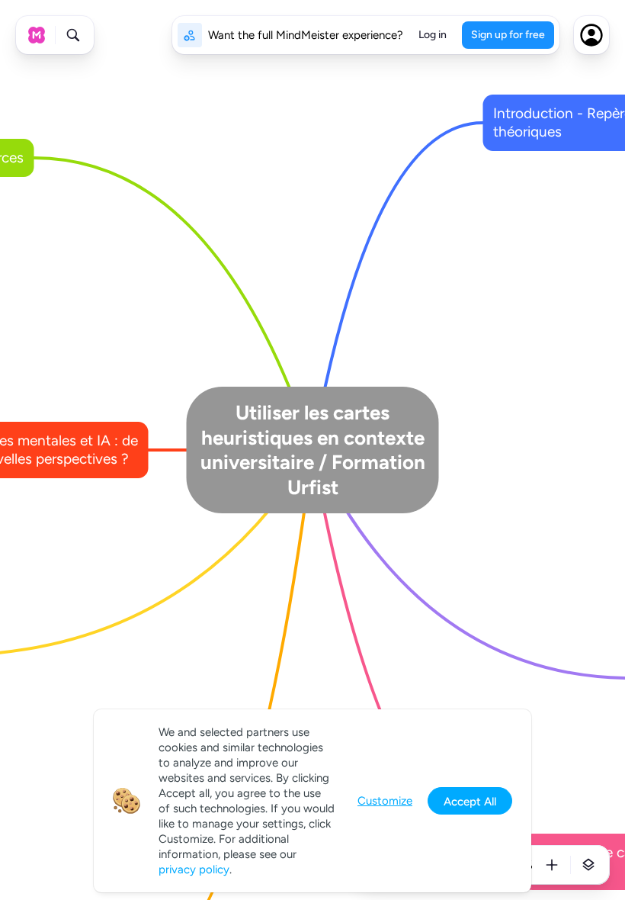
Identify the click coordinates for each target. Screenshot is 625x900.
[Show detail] (588, 865)
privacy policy (194, 869)
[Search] (73, 35)
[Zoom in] (552, 865)
